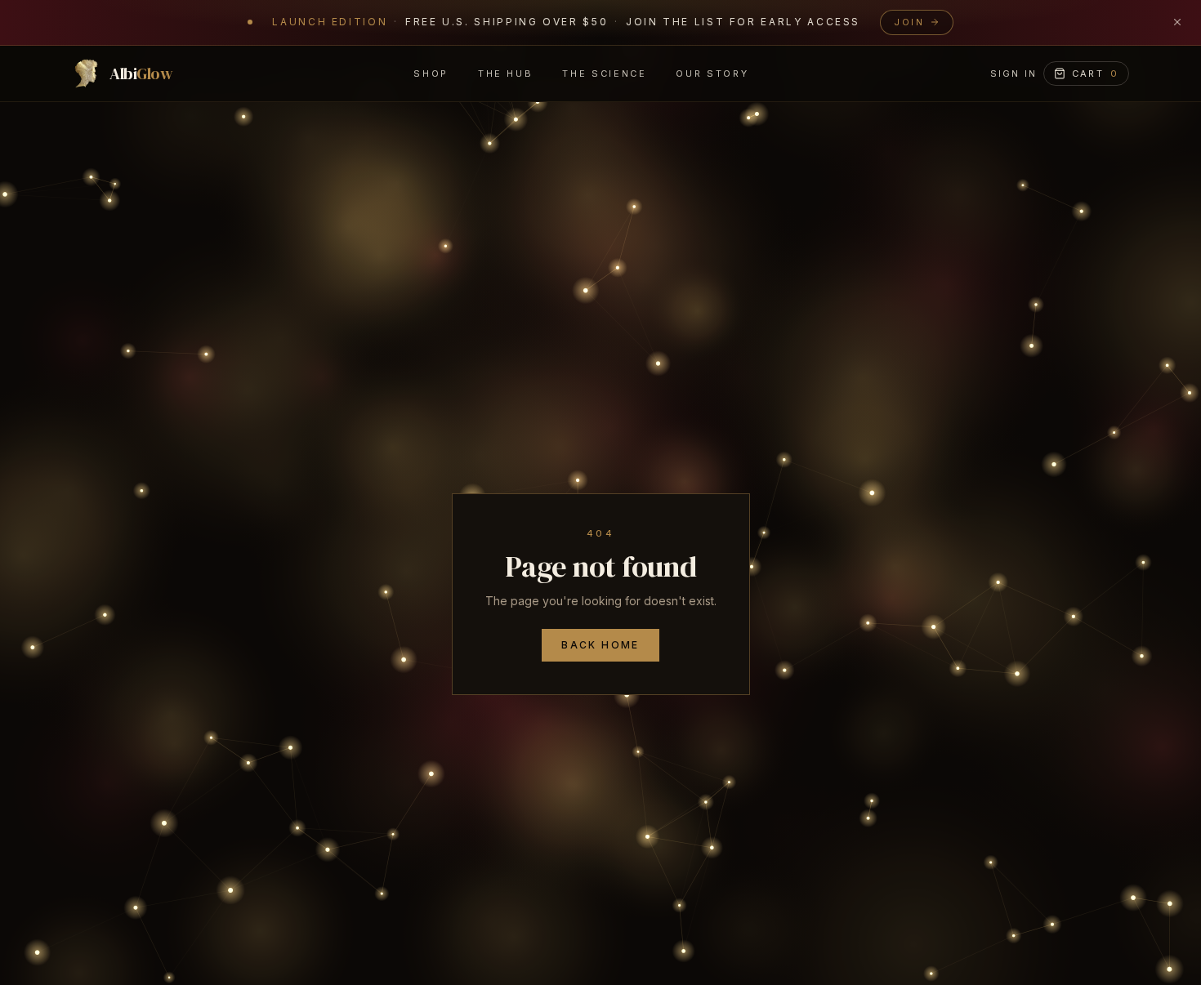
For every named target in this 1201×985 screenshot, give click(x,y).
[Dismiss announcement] (1177, 22)
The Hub (505, 72)
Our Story (712, 72)
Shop (431, 72)
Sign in (1013, 72)
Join (909, 22)
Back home (600, 645)
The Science (604, 72)
